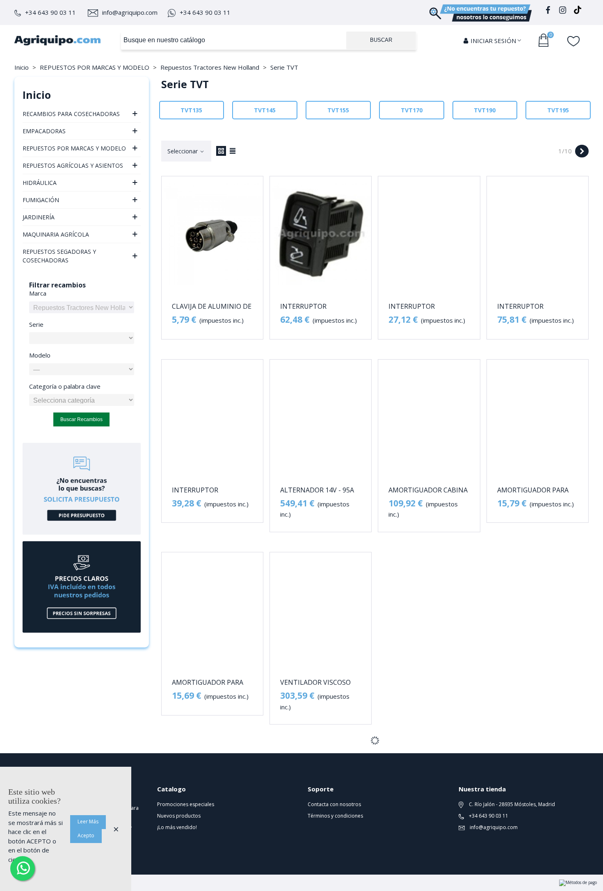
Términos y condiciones (335, 815)
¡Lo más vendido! (177, 827)
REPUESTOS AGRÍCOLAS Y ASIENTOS (73, 165)
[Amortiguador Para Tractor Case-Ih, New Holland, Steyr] (537, 418)
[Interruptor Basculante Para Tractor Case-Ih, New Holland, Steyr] (212, 418)
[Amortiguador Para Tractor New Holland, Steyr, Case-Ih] (212, 610)
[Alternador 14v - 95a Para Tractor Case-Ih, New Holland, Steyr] (320, 418)
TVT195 (558, 110)
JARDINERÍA (39, 217)
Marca (37, 293)
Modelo (39, 355)
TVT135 (191, 110)
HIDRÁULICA (40, 183)
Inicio (37, 95)
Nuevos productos (179, 815)
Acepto (86, 835)
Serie (36, 324)
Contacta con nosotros (334, 804)
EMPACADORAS (44, 131)
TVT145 (265, 110)
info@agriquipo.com (130, 12)
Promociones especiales (185, 804)
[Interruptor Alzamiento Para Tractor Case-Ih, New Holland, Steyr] (320, 234)
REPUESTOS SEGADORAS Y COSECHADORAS (59, 256)
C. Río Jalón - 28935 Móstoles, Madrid (511, 804)
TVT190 (485, 110)
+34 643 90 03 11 (50, 12)
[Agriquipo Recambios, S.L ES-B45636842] (57, 40)
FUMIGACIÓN (41, 200)
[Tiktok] (577, 11)
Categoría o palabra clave (64, 386)
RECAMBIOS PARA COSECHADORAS (71, 114)
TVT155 (338, 110)
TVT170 (412, 110)
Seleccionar (183, 151)
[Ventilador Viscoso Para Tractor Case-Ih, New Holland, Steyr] (320, 610)
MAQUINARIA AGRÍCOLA (56, 234)
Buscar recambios (81, 419)
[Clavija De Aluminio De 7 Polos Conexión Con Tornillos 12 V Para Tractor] (212, 234)
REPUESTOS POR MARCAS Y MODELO (74, 148)
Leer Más (88, 821)
